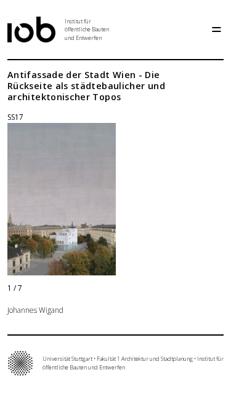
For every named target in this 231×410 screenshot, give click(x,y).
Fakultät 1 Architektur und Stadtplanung (145, 359)
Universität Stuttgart (67, 359)
